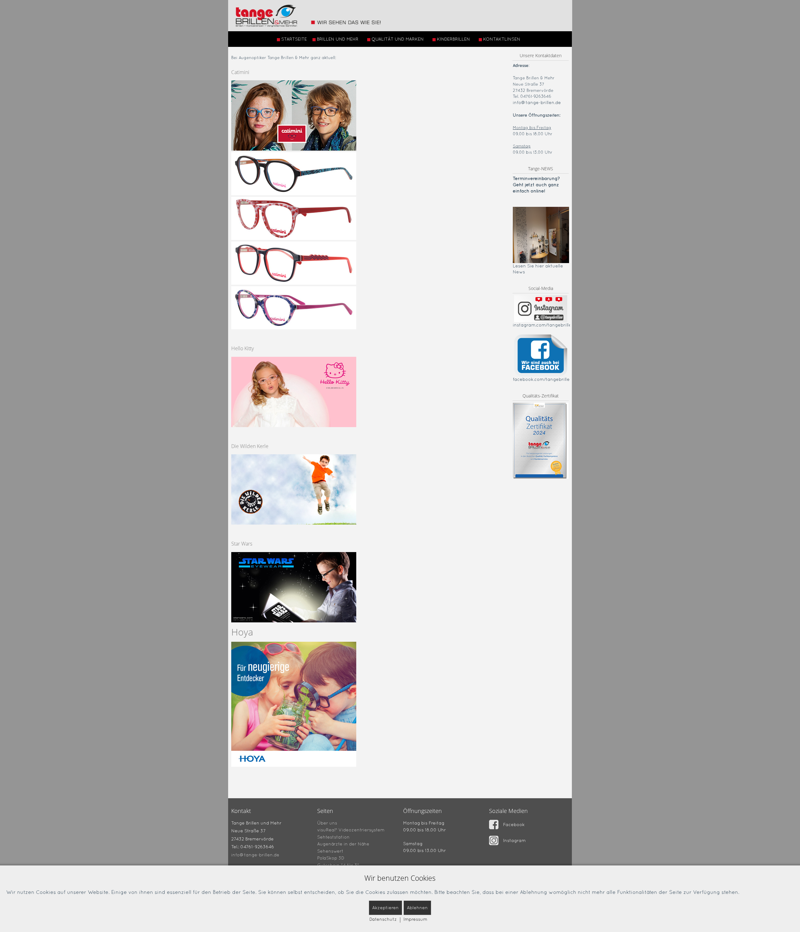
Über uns (327, 822)
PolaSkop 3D (330, 857)
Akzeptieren (385, 907)
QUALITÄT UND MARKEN (398, 39)
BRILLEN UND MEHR (337, 39)
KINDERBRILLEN (453, 39)
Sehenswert (330, 850)
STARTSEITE (294, 39)
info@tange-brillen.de (537, 102)
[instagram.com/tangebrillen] (540, 308)
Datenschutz (383, 919)
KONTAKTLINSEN (501, 39)
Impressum (415, 919)
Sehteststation (333, 836)
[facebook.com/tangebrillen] (540, 354)
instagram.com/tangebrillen (543, 324)
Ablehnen (417, 907)
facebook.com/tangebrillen (542, 379)
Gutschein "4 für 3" (338, 865)
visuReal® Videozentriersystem (350, 829)
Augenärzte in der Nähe (343, 843)
